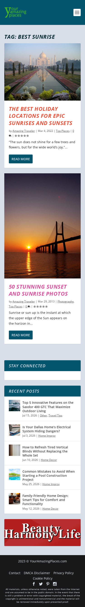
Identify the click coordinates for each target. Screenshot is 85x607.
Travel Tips (55, 415)
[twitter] (41, 584)
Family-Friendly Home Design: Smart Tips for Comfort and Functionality (45, 499)
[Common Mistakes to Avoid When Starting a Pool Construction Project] (14, 474)
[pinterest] (48, 584)
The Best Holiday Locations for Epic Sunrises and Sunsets (41, 115)
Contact (14, 573)
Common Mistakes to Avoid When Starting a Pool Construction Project (48, 475)
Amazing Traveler (23, 131)
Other (43, 415)
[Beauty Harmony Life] (42, 545)
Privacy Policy (63, 573)
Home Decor (49, 460)
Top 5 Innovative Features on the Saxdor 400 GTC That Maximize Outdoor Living (47, 406)
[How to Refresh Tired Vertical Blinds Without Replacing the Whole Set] (14, 450)
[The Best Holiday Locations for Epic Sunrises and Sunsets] (42, 72)
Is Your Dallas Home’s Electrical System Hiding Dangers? (46, 429)
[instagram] (55, 584)
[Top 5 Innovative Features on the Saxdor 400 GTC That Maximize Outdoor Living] (14, 405)
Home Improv (47, 436)
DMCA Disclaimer (37, 573)
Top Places (63, 131)
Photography (66, 301)
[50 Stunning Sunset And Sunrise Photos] (42, 225)
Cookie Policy (42, 578)
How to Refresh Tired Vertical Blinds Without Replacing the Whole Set (45, 451)
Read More (21, 159)
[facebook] (34, 584)
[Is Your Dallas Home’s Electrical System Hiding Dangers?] (14, 430)
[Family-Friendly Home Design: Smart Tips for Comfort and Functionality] (14, 498)
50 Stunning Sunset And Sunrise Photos (38, 290)
